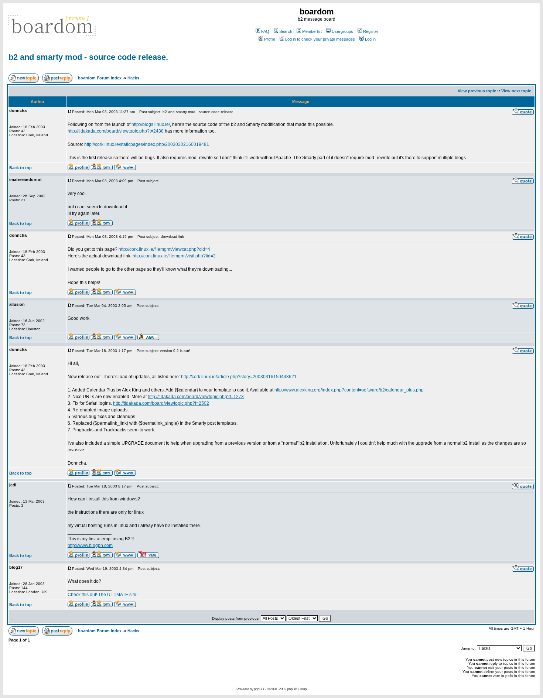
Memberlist (312, 31)
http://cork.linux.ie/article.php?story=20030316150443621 (239, 376)
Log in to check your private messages (320, 39)
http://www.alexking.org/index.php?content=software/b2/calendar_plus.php (349, 390)
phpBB (259, 689)
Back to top (20, 167)
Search (285, 31)
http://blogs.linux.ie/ (151, 124)
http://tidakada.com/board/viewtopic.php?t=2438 (116, 131)
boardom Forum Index (100, 78)
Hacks (133, 78)
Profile (269, 39)
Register (370, 31)
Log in (370, 39)
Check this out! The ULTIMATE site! (102, 594)
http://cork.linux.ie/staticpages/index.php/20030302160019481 (146, 144)
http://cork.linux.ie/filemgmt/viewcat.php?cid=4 (164, 249)
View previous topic (477, 91)
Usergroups (342, 31)
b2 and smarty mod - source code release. (88, 57)
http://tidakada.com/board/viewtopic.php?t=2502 (161, 403)
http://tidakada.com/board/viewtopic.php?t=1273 (196, 396)
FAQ (265, 31)
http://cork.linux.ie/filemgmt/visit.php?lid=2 (174, 256)
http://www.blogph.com (90, 545)
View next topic (516, 91)
